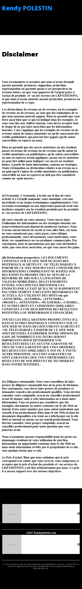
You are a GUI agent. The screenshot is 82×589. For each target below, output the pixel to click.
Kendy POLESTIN (27, 8)
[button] (78, 513)
